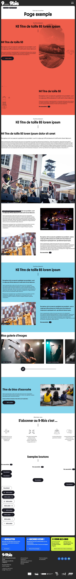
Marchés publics (25, 562)
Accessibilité (42, 559)
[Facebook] (59, 558)
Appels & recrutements (26, 561)
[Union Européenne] (29, 574)
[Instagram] (62, 558)
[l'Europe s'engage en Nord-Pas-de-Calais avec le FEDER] (36, 574)
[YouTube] (69, 558)
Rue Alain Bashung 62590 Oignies (6, 565)
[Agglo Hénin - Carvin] (56, 574)
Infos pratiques (24, 558)
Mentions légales (43, 558)
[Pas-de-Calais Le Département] (50, 574)
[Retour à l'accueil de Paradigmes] (10, 3)
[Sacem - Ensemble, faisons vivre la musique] (70, 574)
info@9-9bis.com (6, 570)
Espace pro (23, 559)
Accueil (6, 7)
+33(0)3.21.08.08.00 (6, 568)
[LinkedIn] (65, 558)
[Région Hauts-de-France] (43, 574)
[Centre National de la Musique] (63, 574)
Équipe (22, 563)
